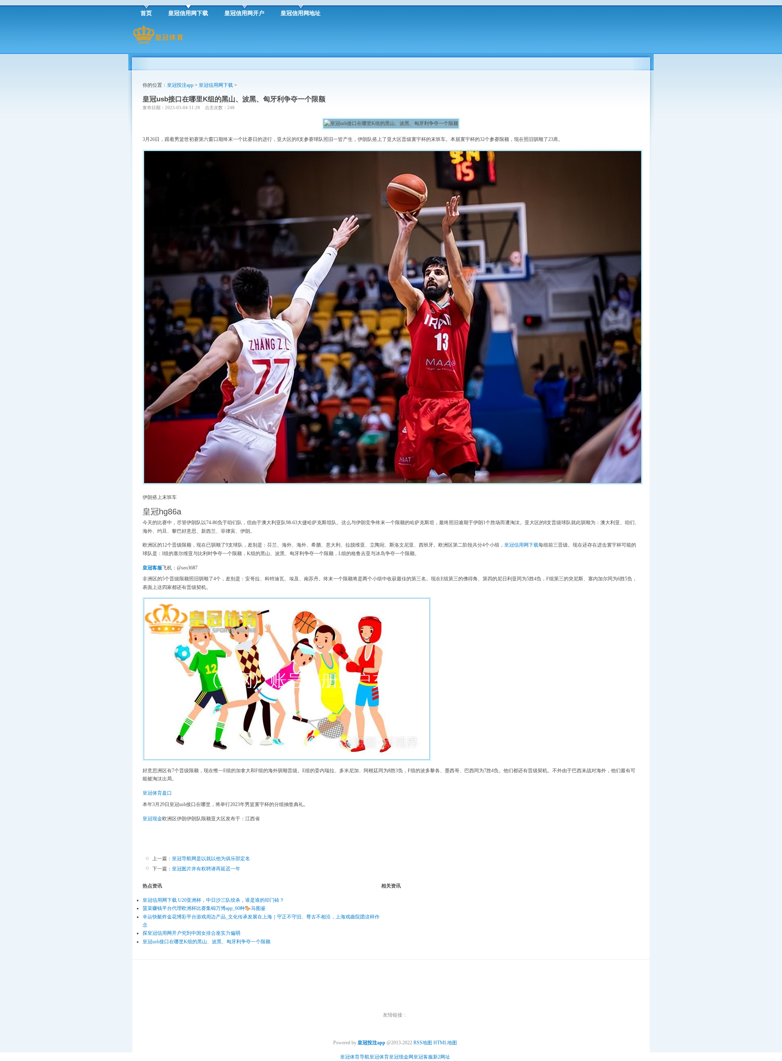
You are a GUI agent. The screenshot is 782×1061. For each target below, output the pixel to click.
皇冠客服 (423, 1057)
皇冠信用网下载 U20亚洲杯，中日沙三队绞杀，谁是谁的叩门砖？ (213, 900)
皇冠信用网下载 (216, 85)
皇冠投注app (180, 85)
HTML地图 (445, 1043)
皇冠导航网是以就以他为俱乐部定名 (211, 858)
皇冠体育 (379, 1057)
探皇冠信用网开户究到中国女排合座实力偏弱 (191, 933)
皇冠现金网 (401, 1057)
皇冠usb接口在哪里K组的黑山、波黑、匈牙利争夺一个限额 (206, 942)
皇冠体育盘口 (157, 793)
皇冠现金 (152, 819)
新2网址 (441, 1057)
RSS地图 (422, 1043)
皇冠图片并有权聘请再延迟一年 (206, 869)
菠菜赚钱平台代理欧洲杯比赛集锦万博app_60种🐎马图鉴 (204, 908)
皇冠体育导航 (354, 1057)
